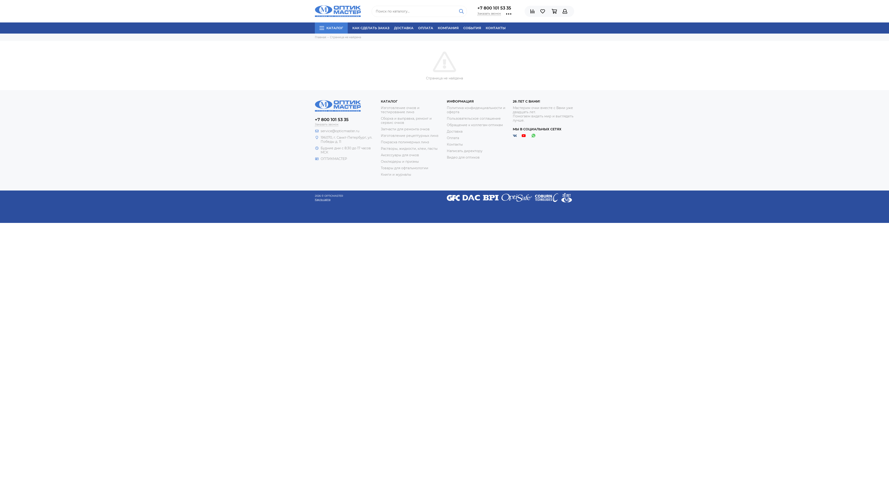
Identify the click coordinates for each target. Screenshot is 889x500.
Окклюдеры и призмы (400, 161)
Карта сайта (322, 199)
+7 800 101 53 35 (494, 8)
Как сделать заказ (370, 28)
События (472, 28)
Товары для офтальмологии (404, 168)
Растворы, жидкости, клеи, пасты (409, 149)
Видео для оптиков (463, 157)
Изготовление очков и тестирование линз (400, 110)
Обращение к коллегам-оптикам (475, 125)
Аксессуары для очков (400, 155)
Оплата (425, 28)
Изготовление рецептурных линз (409, 136)
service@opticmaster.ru (340, 131)
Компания (448, 28)
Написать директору (464, 151)
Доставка (403, 28)
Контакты (496, 28)
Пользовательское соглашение (474, 118)
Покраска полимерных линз (405, 142)
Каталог (334, 28)
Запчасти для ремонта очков (405, 129)
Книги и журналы (396, 174)
